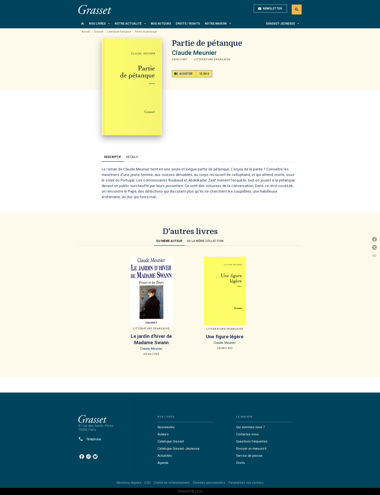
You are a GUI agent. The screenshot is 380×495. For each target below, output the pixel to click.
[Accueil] (95, 9)
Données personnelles (209, 482)
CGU (147, 482)
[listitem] (81, 456)
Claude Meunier (194, 52)
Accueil (86, 31)
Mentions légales (128, 482)
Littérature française (119, 31)
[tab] (82, 23)
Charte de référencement (171, 482)
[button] (270, 8)
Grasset (99, 31)
